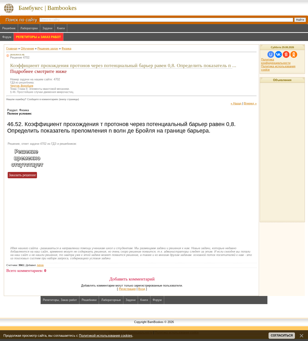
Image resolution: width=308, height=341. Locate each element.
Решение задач (47, 48)
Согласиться (282, 335)
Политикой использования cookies (105, 335)
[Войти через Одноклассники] (293, 54)
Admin (40, 265)
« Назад (236, 103)
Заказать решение (22, 175)
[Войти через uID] (270, 54)
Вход (141, 289)
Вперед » (250, 103)
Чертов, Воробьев (21, 85)
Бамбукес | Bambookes (47, 8)
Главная (11, 48)
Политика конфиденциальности (275, 61)
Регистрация (127, 289)
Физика (66, 48)
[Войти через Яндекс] (286, 54)
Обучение (27, 48)
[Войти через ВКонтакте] (278, 54)
